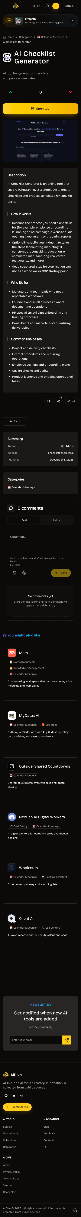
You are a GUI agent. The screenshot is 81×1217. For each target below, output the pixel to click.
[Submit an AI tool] (55, 6)
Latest (57, 520)
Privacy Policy (11, 1171)
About (6, 1165)
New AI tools (10, 1133)
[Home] (16, 6)
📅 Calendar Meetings (50, 37)
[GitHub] (6, 1096)
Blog (46, 1126)
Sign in (69, 6)
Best (24, 520)
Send (64, 572)
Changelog (9, 1192)
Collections (9, 1140)
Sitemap (8, 1185)
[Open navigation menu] (6, 6)
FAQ (46, 1147)
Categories (25, 37)
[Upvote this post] (10, 92)
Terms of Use (11, 1178)
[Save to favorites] (48, 401)
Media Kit (49, 1133)
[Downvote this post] (70, 92)
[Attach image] (14, 573)
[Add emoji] (24, 573)
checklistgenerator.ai (60, 453)
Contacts (49, 1140)
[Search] (47, 6)
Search (7, 1126)
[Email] (21, 1096)
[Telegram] (14, 1096)
